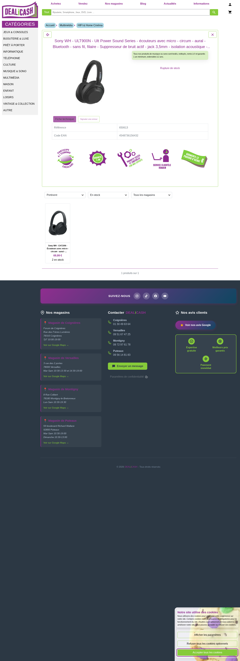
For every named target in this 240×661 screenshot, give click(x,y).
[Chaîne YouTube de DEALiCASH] (164, 296)
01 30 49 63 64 (121, 324)
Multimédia (11, 77)
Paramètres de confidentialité (127, 376)
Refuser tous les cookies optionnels (207, 643)
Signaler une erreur (88, 119)
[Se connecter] (230, 4)
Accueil (50, 25)
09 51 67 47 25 (121, 334)
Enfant (8, 90)
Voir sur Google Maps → (56, 345)
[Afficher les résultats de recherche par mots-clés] (214, 12)
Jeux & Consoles (15, 32)
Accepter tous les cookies (207, 652)
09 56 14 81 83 (121, 354)
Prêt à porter (14, 45)
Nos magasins (114, 3)
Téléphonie (11, 58)
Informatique (13, 51)
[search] (130, 12)
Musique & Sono (14, 71)
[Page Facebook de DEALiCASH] (155, 296)
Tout (46, 12)
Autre (7, 110)
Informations (201, 3)
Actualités (170, 3)
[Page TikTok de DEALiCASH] (146, 296)
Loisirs (8, 97)
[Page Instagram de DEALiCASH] (137, 296)
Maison (8, 84)
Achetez (56, 3)
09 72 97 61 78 (121, 344)
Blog (143, 3)
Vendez (83, 3)
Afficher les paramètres (207, 634)
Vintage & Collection (19, 103)
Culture (9, 64)
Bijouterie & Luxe (16, 38)
